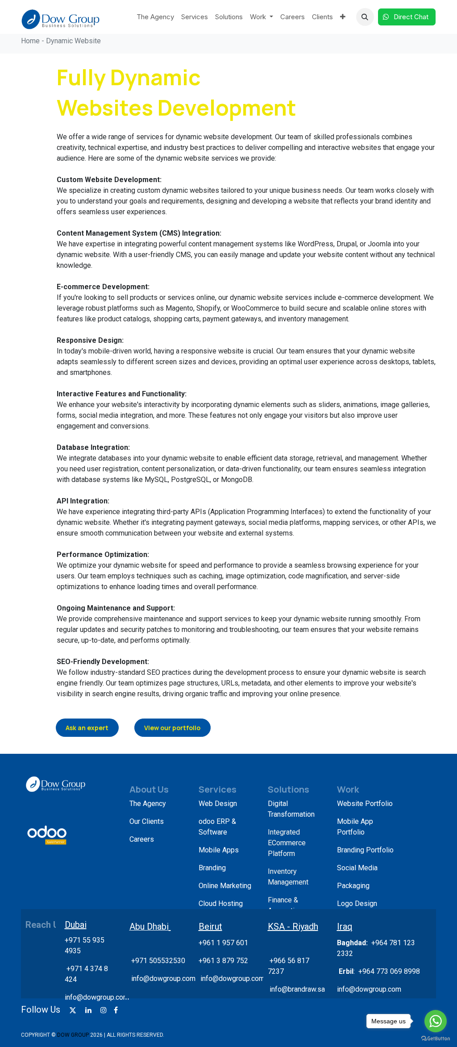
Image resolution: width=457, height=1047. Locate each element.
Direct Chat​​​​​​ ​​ (412, 16)
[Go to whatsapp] (435, 1021)
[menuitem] (155, 17)
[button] (365, 17)
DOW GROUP (73, 1035)
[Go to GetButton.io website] (435, 1038)
